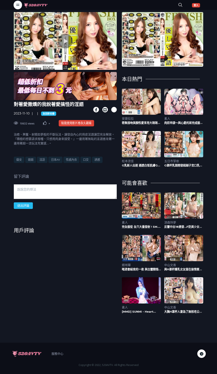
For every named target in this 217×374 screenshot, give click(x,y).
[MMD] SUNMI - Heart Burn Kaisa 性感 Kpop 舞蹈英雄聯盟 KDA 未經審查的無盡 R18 (141, 311)
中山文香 (170, 265)
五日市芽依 (171, 161)
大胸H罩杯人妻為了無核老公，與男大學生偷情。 (183, 311)
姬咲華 (126, 265)
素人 (167, 118)
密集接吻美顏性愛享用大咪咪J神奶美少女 (140, 123)
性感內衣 (71, 159)
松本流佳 (128, 161)
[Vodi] (35, 5)
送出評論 (23, 205)
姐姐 (30, 159)
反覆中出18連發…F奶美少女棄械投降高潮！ (183, 227)
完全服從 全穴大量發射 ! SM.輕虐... (141, 227)
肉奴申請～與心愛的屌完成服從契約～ (183, 123)
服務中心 (57, 354)
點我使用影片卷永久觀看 (76, 123)
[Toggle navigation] (18, 5)
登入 (197, 5)
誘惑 (97, 159)
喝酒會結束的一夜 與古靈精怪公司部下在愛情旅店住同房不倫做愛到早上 (141, 269)
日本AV (55, 159)
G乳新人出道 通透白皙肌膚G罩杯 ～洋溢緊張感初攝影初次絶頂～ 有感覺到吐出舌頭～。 (141, 165)
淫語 (42, 159)
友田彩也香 (48, 113)
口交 (86, 159)
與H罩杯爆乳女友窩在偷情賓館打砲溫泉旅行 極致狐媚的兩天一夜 (183, 269)
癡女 (19, 159)
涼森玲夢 (170, 222)
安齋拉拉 (128, 118)
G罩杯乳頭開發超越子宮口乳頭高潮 (183, 165)
